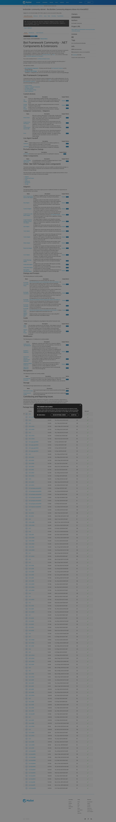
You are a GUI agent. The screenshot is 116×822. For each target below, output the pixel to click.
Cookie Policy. (75, 411)
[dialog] (58, 411)
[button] (41, 415)
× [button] (80, 405)
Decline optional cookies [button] (59, 414)
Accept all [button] (73, 414)
